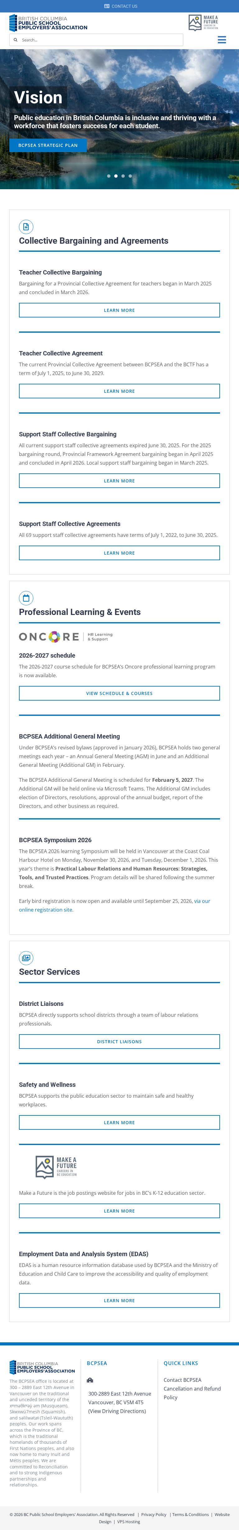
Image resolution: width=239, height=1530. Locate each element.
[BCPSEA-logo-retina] (48, 16)
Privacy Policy (153, 1514)
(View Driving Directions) (117, 1411)
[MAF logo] (203, 15)
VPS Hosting (128, 1521)
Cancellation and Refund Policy (192, 1393)
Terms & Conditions (190, 1514)
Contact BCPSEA (182, 1380)
